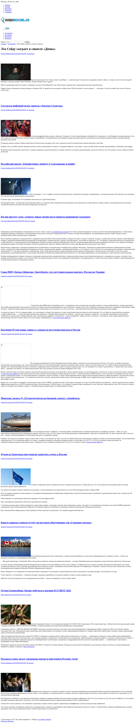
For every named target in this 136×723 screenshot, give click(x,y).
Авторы (7, 7)
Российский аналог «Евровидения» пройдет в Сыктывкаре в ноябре (38, 164)
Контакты (8, 8)
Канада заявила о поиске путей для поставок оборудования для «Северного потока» (46, 522)
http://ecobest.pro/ (29, 646)
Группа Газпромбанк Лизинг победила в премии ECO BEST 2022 (36, 590)
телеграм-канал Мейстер (94, 442)
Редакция (8, 10)
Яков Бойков (5, 595)
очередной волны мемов (60, 232)
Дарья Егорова (6, 276)
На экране (8, 35)
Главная (7, 5)
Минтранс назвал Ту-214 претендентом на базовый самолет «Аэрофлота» (40, 398)
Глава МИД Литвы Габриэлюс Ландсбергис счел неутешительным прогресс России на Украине (53, 272)
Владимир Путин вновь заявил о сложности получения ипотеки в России (40, 329)
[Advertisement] (68, 59)
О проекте (8, 12)
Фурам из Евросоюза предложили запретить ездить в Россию (34, 454)
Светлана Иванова (7, 221)
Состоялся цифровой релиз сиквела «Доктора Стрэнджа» (32, 105)
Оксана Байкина (6, 54)
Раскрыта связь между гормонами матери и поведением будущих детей (39, 659)
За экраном (8, 33)
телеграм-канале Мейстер (62, 318)
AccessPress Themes (44, 719)
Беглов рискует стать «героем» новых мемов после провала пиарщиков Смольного (45, 216)
